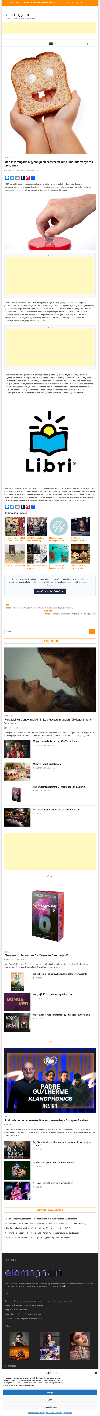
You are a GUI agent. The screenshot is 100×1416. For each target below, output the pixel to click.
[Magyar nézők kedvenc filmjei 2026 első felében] (17, 749)
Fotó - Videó (9, 716)
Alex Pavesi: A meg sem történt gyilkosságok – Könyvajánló (61, 1014)
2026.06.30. (9, 1124)
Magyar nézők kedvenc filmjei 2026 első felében (56, 741)
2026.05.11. (38, 1166)
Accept (50, 1392)
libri (37, 170)
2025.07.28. (38, 1019)
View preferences (50, 1407)
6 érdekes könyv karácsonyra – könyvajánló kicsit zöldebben (30, 1223)
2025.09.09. (38, 998)
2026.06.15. (38, 978)
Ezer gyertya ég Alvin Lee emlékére (56, 1237)
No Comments (22, 728)
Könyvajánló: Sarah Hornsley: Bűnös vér (52, 994)
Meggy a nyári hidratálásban (47, 764)
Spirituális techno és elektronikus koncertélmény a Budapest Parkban (46, 1120)
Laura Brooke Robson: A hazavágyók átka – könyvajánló (60, 973)
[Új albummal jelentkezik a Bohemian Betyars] (17, 1170)
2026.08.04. (9, 728)
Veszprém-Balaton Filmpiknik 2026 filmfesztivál (56, 809)
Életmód (8, 157)
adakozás (23, 170)
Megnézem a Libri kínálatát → (50, 591)
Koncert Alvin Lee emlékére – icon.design (21, 1237)
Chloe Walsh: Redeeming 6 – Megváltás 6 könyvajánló (59, 786)
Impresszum (68, 1413)
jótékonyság (31, 170)
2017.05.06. (10, 170)
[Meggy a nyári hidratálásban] (17, 772)
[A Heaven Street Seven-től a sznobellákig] (17, 1191)
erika (6, 1228)
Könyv (7, 951)
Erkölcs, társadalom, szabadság (63, 1219)
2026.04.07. (38, 1187)
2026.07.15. (38, 813)
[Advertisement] (48, 28)
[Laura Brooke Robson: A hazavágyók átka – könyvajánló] (17, 981)
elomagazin (18, 14)
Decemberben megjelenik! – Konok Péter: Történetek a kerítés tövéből (40, 1228)
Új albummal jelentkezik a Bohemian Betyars (55, 1162)
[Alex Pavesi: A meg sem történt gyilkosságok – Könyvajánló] (17, 1022)
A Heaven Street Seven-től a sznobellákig (53, 1183)
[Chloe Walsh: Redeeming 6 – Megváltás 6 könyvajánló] (17, 794)
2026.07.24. (38, 791)
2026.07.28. (38, 768)
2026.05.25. (38, 1149)
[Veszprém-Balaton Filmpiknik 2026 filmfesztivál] (17, 817)
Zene (6, 1116)
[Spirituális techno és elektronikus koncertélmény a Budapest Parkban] (50, 1080)
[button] (96, 1373)
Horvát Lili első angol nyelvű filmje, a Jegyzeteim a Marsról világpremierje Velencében (38, 1301)
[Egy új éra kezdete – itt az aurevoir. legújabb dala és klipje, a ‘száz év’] (17, 1150)
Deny (50, 1400)
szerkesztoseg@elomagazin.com (45, 2)
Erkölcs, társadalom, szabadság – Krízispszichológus (26, 1219)
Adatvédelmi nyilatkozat (36, 1413)
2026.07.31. (38, 745)
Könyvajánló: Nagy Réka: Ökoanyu (72, 1223)
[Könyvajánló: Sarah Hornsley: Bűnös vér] (17, 1002)
